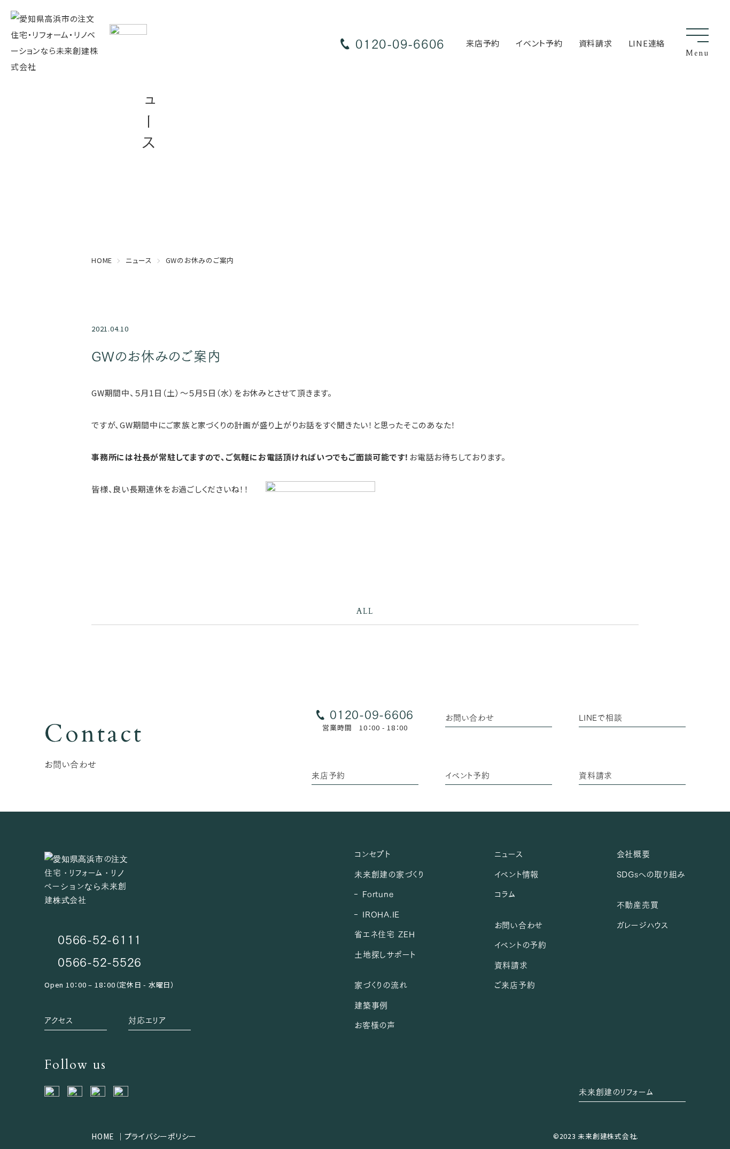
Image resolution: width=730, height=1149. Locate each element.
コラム (505, 893)
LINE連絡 (646, 43)
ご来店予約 (514, 984)
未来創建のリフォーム (616, 1091)
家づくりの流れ (380, 984)
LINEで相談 (600, 717)
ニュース (508, 853)
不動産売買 (638, 904)
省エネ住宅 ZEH (384, 933)
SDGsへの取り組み (651, 873)
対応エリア (147, 1019)
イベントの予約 (520, 944)
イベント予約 (539, 43)
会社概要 (633, 853)
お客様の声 (374, 1024)
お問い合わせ (469, 717)
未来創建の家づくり (389, 873)
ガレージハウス (642, 924)
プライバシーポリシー (161, 1136)
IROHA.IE (381, 913)
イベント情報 (516, 873)
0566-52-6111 (100, 939)
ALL (364, 611)
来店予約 (483, 43)
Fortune (377, 893)
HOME (102, 1136)
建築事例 (371, 1004)
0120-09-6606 (400, 43)
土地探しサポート (385, 953)
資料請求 (595, 43)
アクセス (58, 1019)
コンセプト (372, 853)
